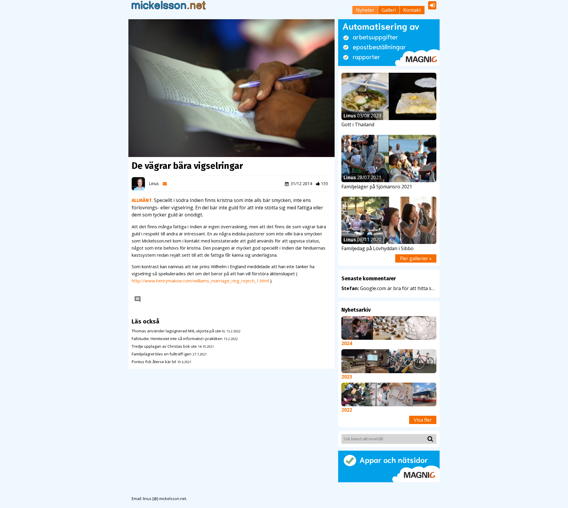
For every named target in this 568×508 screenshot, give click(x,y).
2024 (346, 343)
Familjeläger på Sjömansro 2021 (376, 186)
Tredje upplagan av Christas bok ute (164, 346)
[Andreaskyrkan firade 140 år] (401, 360)
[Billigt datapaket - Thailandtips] (377, 394)
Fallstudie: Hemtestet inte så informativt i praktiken (177, 338)
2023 (346, 376)
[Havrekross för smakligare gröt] (389, 327)
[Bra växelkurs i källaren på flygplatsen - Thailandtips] (401, 394)
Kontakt (412, 10)
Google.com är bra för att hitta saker (388, 288)
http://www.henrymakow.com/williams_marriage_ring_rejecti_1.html (200, 281)
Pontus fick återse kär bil (154, 361)
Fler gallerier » (416, 258)
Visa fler (423, 420)
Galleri (389, 10)
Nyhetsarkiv (356, 310)
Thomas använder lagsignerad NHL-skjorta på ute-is (178, 331)
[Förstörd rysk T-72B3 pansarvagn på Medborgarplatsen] (353, 360)
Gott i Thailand (357, 124)
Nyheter (365, 10)
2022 (346, 410)
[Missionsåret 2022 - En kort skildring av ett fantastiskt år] (353, 394)
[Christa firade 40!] (357, 327)
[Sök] (429, 439)
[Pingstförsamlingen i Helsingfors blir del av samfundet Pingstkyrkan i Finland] (377, 360)
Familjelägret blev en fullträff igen (161, 354)
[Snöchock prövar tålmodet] (420, 327)
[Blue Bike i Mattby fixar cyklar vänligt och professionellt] (424, 360)
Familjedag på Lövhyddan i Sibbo (377, 248)
